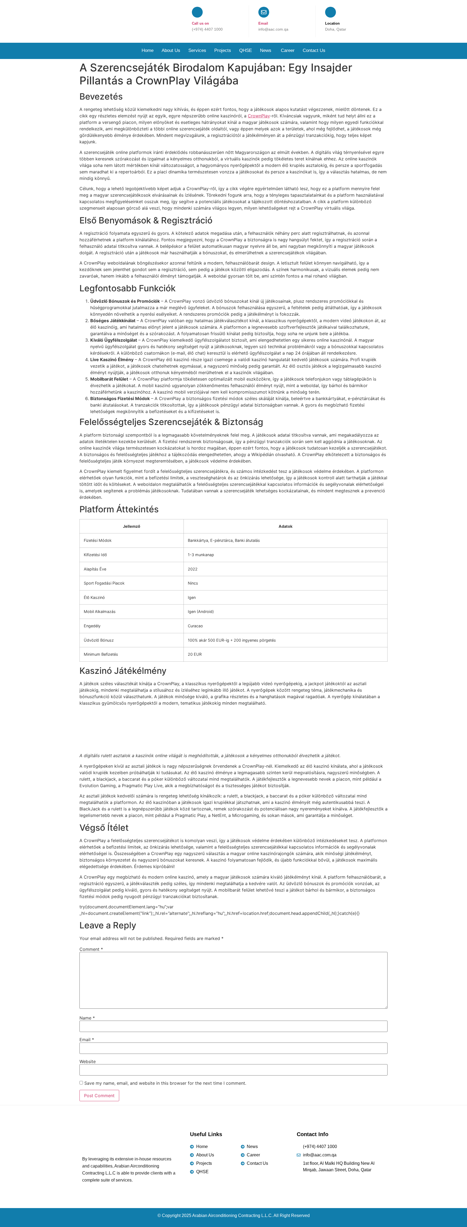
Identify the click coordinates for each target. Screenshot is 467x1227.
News (266, 50)
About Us (171, 50)
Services (197, 50)
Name (87, 1018)
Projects (222, 50)
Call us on (200, 23)
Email (263, 23)
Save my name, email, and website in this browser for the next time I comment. (165, 1083)
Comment (91, 949)
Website (87, 1061)
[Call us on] (197, 12)
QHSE (245, 50)
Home (148, 50)
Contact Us (314, 50)
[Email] (263, 12)
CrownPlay (259, 115)
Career (288, 50)
